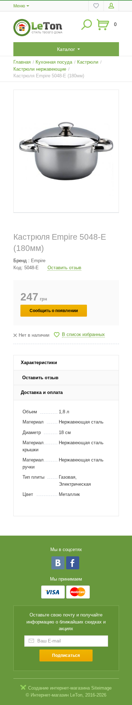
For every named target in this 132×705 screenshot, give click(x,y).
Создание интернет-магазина (59, 688)
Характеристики (39, 362)
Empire (38, 260)
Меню (19, 6)
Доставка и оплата (42, 392)
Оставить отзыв (64, 267)
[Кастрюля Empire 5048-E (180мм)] (66, 151)
